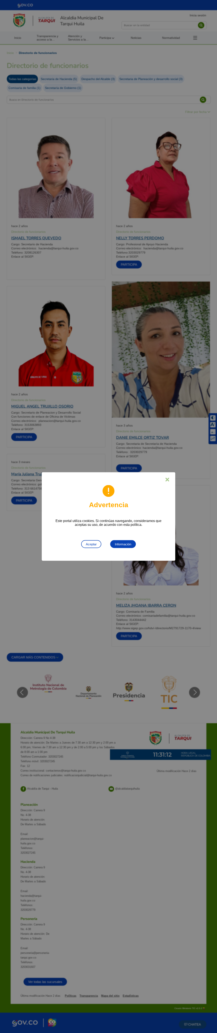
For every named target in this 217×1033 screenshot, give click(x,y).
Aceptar (91, 544)
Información (123, 544)
